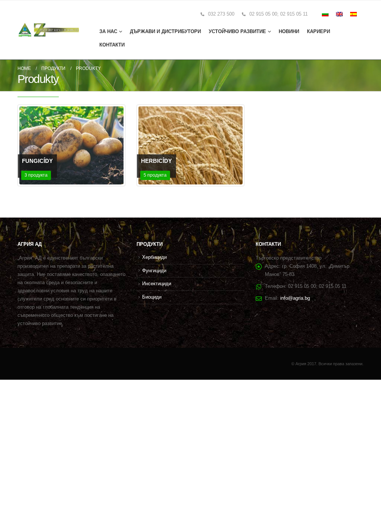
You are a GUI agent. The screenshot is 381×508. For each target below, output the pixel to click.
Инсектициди (156, 283)
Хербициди (154, 257)
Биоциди (151, 297)
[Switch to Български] (325, 14)
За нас (108, 31)
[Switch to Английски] (339, 14)
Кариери (318, 31)
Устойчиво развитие (237, 31)
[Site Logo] (48, 29)
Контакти (112, 45)
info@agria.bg (295, 298)
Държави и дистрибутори (165, 31)
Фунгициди (154, 270)
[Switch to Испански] (353, 14)
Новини (289, 31)
